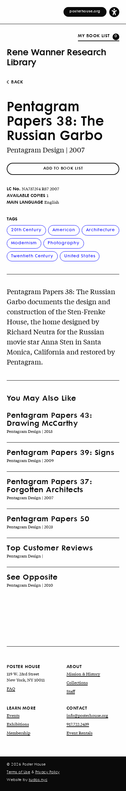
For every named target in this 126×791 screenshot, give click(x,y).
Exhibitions (18, 724)
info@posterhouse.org (87, 715)
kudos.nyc (38, 779)
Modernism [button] (24, 242)
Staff (71, 691)
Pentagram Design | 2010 (30, 585)
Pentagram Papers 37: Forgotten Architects (49, 485)
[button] (114, 11)
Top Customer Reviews (50, 547)
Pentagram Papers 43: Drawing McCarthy (49, 419)
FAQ (11, 688)
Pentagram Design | (25, 556)
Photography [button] (64, 242)
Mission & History (83, 674)
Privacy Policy (47, 772)
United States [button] (79, 255)
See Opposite (32, 577)
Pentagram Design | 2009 (30, 460)
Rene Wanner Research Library (56, 56)
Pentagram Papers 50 (48, 518)
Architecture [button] (100, 229)
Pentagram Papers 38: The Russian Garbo (55, 120)
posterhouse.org (85, 11)
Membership (18, 733)
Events (13, 715)
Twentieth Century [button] (32, 255)
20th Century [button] (26, 229)
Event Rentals (79, 733)
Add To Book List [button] (63, 168)
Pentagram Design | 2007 (46, 149)
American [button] (63, 229)
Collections (77, 682)
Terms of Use (18, 772)
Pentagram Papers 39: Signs (60, 452)
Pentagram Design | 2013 (29, 431)
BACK (16, 82)
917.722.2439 (78, 724)
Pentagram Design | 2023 (30, 527)
